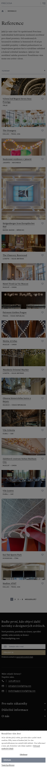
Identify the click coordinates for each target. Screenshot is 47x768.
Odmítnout (23, 754)
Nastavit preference (8, 765)
